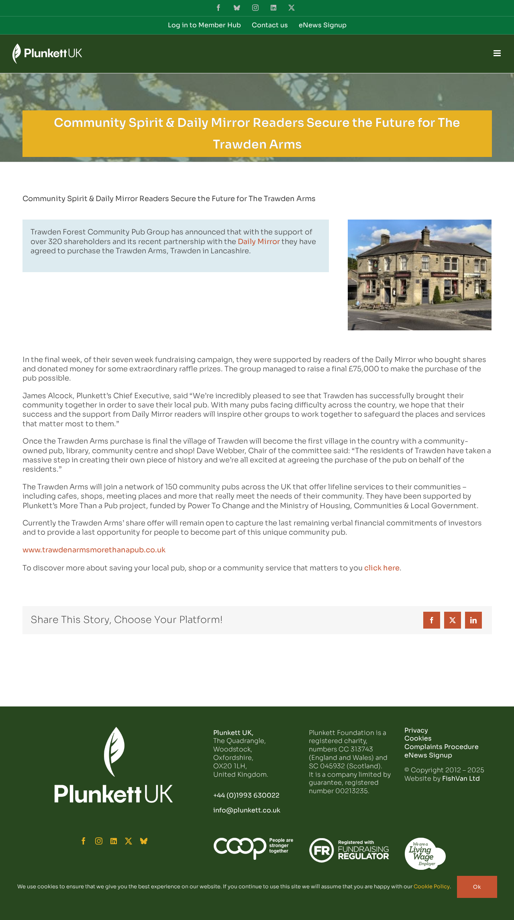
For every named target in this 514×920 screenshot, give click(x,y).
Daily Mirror (259, 241)
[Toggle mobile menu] (498, 53)
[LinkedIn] (473, 620)
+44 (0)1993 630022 (246, 795)
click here (382, 568)
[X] (452, 620)
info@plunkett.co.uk (246, 810)
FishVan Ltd (461, 778)
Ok (477, 886)
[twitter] (128, 841)
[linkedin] (113, 841)
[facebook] (83, 841)
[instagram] (98, 841)
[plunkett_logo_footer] (113, 730)
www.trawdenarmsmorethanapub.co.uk (93, 549)
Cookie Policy (432, 886)
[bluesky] (143, 841)
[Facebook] (431, 620)
